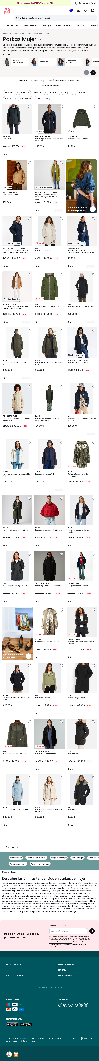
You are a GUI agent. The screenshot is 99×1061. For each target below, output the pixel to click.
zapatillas (63, 896)
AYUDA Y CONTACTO (13, 964)
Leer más (7, 54)
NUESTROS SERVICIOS (66, 964)
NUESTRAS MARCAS (65, 975)
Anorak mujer (16, 857)
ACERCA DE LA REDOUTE (15, 975)
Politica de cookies (38, 1038)
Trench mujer (77, 857)
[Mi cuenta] (78, 10)
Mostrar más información (49, 987)
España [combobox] (87, 1038)
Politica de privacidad (55, 1038)
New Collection (31, 25)
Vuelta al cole (12, 25)
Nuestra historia (64, 25)
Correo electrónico (59, 926)
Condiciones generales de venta (17, 1038)
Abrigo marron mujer (40, 864)
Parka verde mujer (18, 864)
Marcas (80, 25)
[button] (93, 10)
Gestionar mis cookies (28, 1041)
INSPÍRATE (62, 970)
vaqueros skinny (42, 901)
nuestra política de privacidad (61, 943)
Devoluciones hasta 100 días (35, 4)
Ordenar (9, 92)
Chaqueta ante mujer (36, 857)
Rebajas (47, 25)
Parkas (47, 33)
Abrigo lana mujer (59, 857)
